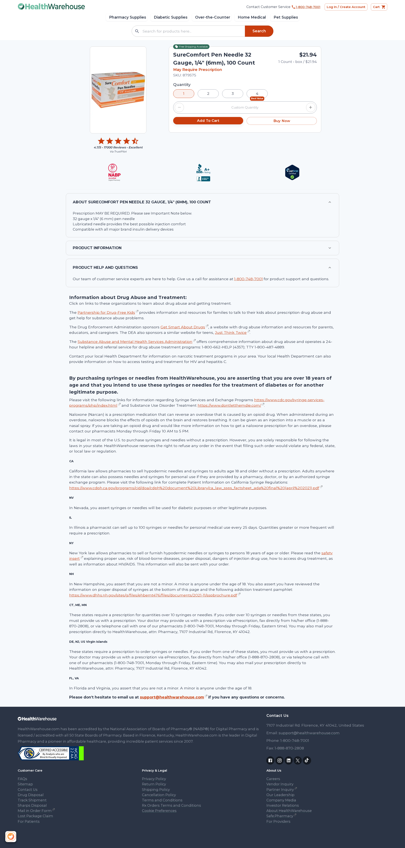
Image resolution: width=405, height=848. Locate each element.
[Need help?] (12, 836)
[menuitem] (126, 17)
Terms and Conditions (162, 800)
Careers (273, 779)
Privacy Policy (154, 779)
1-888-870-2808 (289, 748)
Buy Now (281, 121)
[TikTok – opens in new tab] (307, 760)
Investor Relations (282, 805)
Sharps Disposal (32, 805)
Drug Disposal (31, 795)
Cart (376, 7)
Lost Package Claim (35, 816)
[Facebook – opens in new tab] (270, 760)
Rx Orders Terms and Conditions (171, 805)
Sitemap (25, 784)
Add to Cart (208, 120)
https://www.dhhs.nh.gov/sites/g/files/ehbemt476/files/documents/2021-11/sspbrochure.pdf (153, 595)
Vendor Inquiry (279, 784)
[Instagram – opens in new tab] (279, 760)
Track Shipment (32, 800)
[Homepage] (140, 720)
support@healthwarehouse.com (172, 697)
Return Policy (154, 784)
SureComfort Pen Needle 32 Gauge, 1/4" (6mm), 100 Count (214, 59)
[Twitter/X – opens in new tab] (298, 760)
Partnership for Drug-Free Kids (106, 312)
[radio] (183, 93)
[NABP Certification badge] (114, 172)
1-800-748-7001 (248, 279)
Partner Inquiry (280, 789)
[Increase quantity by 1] (310, 107)
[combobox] (193, 31)
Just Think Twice (231, 332)
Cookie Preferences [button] (159, 811)
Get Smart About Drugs (183, 327)
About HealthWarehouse (289, 811)
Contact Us (28, 789)
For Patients (29, 821)
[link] (50, 760)
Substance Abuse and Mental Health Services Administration (135, 341)
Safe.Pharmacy (279, 816)
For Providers (278, 821)
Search (259, 31)
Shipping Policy (156, 789)
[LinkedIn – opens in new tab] (289, 760)
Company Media (281, 800)
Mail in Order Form (35, 811)
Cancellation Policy (159, 795)
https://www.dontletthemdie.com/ (229, 405)
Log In (346, 7)
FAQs (22, 779)
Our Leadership (280, 795)
